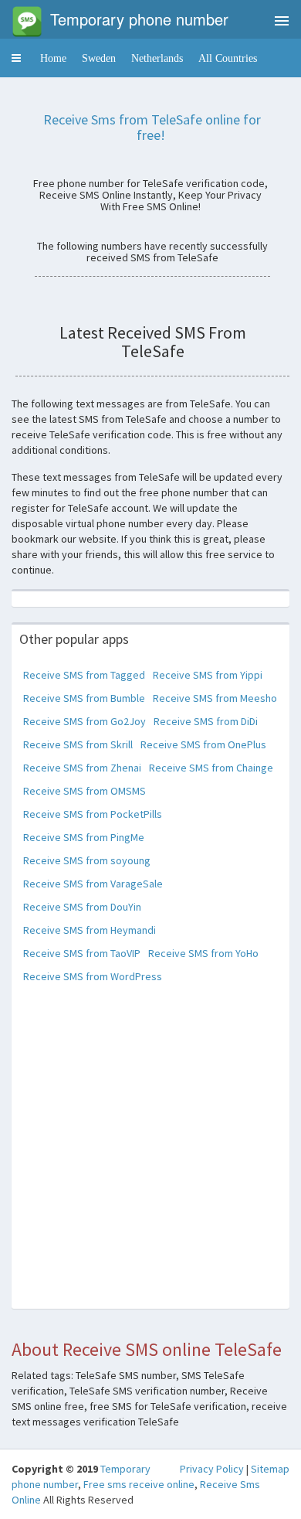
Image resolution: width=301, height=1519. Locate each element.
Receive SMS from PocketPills (92, 814)
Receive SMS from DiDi (206, 721)
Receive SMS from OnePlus (203, 744)
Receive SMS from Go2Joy (84, 721)
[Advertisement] (150, 1158)
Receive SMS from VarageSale (93, 884)
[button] (16, 58)
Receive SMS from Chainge (211, 768)
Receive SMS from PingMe (83, 837)
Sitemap (270, 1469)
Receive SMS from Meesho (215, 698)
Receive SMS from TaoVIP (81, 953)
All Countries (227, 58)
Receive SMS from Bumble (84, 698)
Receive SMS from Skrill (78, 744)
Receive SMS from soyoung (86, 860)
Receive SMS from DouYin (82, 907)
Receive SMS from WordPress (92, 976)
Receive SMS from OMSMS (84, 791)
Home (53, 58)
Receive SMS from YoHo (203, 953)
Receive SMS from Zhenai (82, 768)
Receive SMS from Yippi (207, 675)
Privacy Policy (212, 1469)
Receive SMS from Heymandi (89, 930)
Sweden (99, 58)
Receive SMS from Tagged (84, 675)
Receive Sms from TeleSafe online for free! (152, 127)
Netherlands (157, 58)
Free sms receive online (138, 1484)
